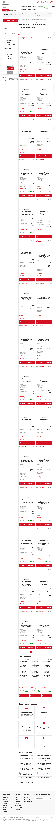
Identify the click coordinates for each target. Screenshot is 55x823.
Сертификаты (6, 803)
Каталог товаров (25, 19)
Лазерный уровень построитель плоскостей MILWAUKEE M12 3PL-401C (44, 133)
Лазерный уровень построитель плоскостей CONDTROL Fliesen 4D (43, 421)
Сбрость (10, 72)
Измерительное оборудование (38, 19)
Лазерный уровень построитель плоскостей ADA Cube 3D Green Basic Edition (43, 542)
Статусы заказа (27, 799)
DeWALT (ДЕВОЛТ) (10, 60)
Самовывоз (17, 801)
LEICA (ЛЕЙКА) (47, 774)
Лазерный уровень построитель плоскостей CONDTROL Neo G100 (23, 673)
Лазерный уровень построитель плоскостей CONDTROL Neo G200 (26, 93)
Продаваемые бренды (8, 807)
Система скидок (18, 807)
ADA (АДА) (8, 50)
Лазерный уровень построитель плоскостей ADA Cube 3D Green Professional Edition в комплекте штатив (26, 584)
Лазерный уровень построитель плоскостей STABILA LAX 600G (26, 380)
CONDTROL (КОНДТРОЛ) (9, 57)
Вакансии (5, 799)
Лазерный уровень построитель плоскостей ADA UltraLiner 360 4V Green (26, 460)
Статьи (4, 809)
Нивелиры (20, 22)
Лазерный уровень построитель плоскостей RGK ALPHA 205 (26, 339)
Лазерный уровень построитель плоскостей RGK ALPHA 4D (26, 173)
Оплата (16, 797)
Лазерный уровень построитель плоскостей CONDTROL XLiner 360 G (26, 542)
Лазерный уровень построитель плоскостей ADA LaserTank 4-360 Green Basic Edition (44, 501)
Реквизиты (5, 801)
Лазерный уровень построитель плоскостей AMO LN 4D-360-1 (43, 460)
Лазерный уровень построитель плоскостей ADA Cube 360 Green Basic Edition (44, 51)
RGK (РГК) (46, 777)
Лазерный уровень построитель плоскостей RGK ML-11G (43, 93)
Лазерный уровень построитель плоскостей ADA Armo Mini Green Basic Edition (35, 673)
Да (7, 10)
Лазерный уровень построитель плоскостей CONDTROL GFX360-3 (26, 625)
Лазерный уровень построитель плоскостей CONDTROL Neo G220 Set (26, 133)
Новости (5, 805)
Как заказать (27, 797)
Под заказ (8, 42)
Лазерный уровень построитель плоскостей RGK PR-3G (43, 173)
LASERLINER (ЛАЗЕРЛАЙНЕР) (26, 774)
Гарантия (17, 803)
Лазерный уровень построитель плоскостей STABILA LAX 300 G (26, 52)
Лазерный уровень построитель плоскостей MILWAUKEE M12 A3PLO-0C (27, 213)
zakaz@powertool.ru (32, 9)
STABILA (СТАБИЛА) (28, 783)
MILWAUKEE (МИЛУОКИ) (26, 779)
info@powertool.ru (32, 6)
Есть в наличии (9, 40)
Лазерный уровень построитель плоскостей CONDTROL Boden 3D (43, 380)
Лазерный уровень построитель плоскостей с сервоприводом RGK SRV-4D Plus (43, 297)
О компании (5, 797)
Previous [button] (19, 678)
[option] (24, 678)
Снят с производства (10, 44)
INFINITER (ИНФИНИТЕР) (26, 769)
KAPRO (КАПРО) (45, 769)
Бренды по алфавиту (9, 14)
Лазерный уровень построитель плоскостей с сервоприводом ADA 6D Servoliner (44, 255)
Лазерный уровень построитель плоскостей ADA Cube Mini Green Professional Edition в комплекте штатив (26, 298)
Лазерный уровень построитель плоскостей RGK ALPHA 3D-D (26, 421)
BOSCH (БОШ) (9, 54)
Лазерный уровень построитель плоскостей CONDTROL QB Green (47, 673)
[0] (50, 2)
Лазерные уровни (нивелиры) (31, 22)
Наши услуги (18, 809)
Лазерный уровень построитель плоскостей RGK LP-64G (43, 213)
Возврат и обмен (28, 801)
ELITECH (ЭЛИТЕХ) (10, 62)
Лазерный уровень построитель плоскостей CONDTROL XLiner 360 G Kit (27, 501)
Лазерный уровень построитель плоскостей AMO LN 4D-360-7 (43, 583)
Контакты (5, 811)
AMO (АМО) (8, 52)
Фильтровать (10, 68)
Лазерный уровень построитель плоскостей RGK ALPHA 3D (43, 625)
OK (50, 798)
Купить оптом (18, 805)
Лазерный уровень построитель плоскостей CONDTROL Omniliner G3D (44, 339)
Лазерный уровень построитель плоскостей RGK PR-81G (26, 254)
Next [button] (52, 678)
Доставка (17, 799)
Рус (19, 14)
